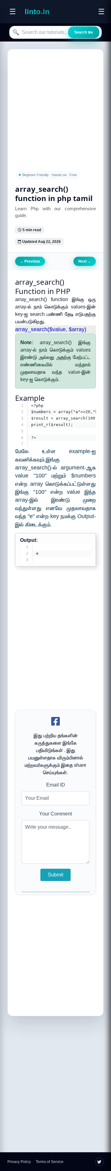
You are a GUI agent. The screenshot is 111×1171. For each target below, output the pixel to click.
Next (84, 261)
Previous (30, 261)
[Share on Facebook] (55, 721)
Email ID (55, 784)
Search (83, 32)
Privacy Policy (19, 1162)
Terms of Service (50, 1162)
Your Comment (55, 813)
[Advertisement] (55, 106)
